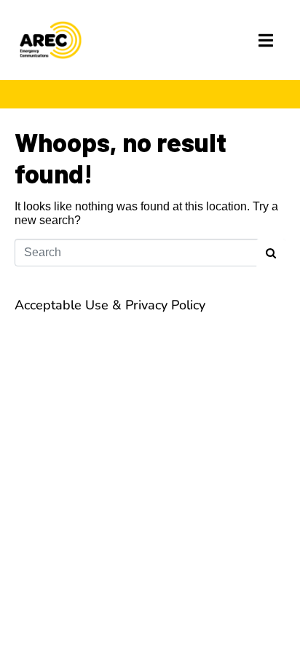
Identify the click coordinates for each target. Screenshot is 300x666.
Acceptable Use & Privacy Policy (110, 305)
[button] (266, 40)
